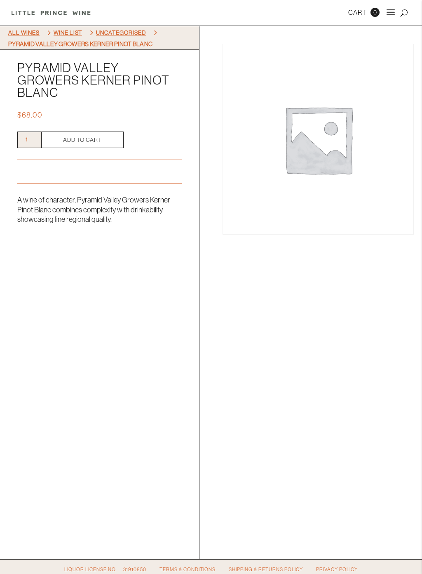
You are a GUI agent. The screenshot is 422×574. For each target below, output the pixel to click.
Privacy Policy (337, 569)
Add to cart (82, 140)
